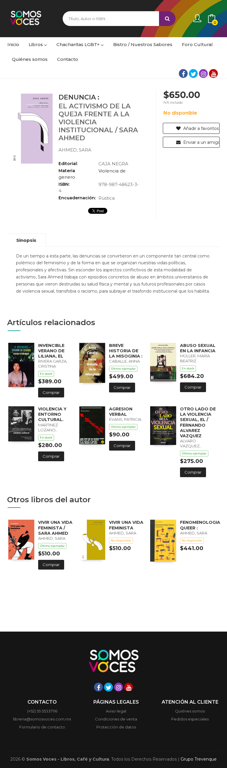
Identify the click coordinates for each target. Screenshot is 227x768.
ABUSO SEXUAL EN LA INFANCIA (197, 348)
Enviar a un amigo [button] (201, 142)
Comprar (51, 392)
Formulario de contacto (42, 727)
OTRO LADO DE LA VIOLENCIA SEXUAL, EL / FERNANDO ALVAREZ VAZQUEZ (198, 422)
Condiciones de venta (116, 719)
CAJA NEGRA (113, 164)
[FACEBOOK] (183, 73)
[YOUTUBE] (213, 73)
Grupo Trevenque (199, 759)
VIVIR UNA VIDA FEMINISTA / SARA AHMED (55, 528)
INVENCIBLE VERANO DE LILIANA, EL (51, 351)
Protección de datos (116, 727)
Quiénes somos (190, 711)
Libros (36, 44)
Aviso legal (116, 711)
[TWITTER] (193, 73)
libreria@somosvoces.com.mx (42, 719)
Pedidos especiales (190, 719)
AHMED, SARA (75, 150)
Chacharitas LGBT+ (78, 44)
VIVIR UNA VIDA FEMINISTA (126, 525)
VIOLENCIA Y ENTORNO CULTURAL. (52, 414)
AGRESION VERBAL (120, 411)
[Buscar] (167, 18)
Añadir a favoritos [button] (200, 128)
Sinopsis (26, 240)
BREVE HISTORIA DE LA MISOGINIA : (125, 351)
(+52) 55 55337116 (42, 711)
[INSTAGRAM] (203, 73)
